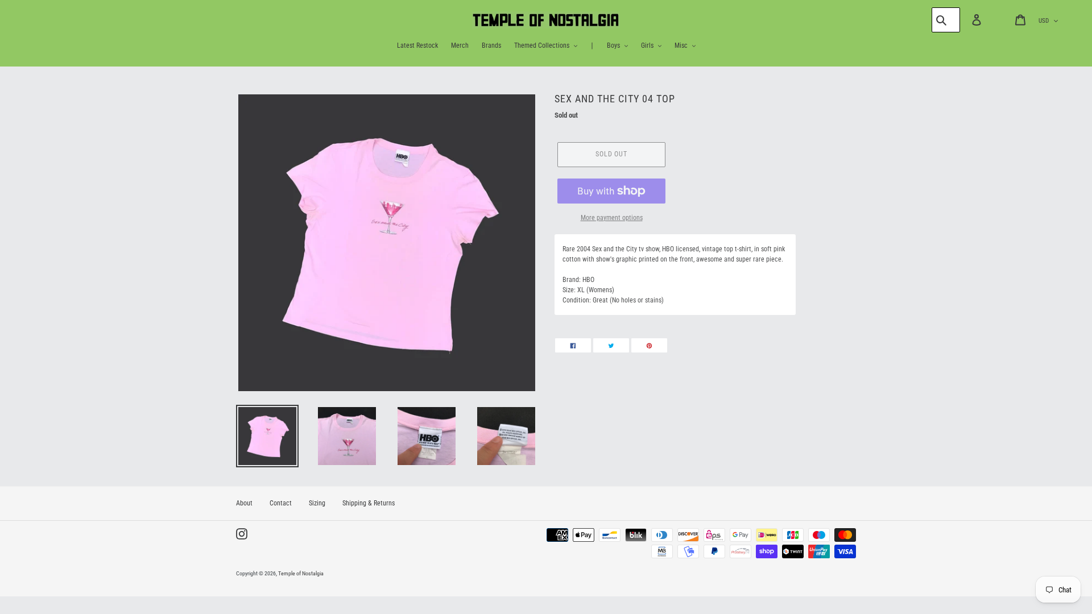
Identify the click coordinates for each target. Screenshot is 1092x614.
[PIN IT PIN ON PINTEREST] (649, 345)
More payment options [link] (612, 218)
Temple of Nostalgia (301, 573)
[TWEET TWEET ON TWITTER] (611, 345)
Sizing (317, 503)
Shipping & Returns (368, 503)
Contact (281, 503)
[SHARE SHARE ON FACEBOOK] (573, 345)
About (244, 503)
